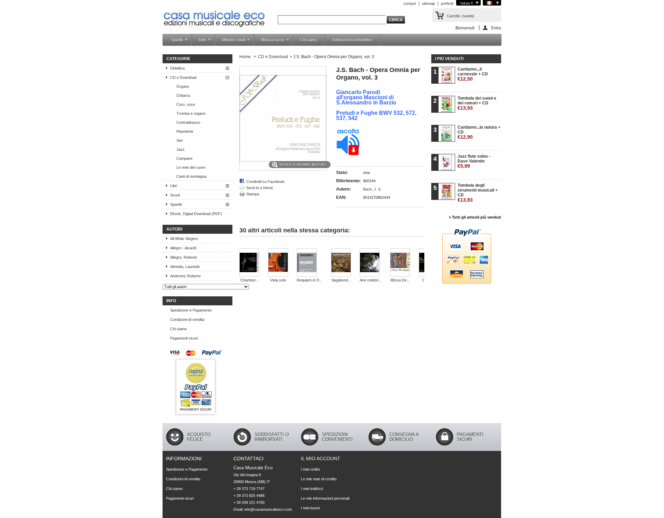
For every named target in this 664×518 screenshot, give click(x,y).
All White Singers (184, 239)
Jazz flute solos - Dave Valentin (474, 161)
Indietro (245, 246)
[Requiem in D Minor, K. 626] (309, 263)
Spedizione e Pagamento (191, 310)
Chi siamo (308, 40)
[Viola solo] (278, 263)
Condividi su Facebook (265, 181)
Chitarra (183, 95)
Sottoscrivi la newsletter (352, 40)
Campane (184, 158)
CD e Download (183, 77)
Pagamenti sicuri (184, 338)
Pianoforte (184, 131)
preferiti (447, 3)
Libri (199, 42)
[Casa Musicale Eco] (214, 14)
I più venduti (449, 58)
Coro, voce (185, 104)
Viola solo (278, 280)
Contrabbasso (188, 122)
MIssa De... (400, 280)
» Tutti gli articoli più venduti (475, 217)
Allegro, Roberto (183, 257)
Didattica (177, 68)
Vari (179, 140)
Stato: (342, 172)
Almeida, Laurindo (185, 267)
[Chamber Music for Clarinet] (249, 263)
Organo (182, 86)
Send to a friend (259, 188)
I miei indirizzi (312, 489)
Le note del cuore (190, 167)
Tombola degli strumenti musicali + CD (478, 193)
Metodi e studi (230, 42)
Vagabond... (341, 280)
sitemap (428, 3)
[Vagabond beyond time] (341, 263)
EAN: (341, 197)
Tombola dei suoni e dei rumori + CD (477, 103)
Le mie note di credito (318, 479)
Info (171, 300)
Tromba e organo (190, 113)
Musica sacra (269, 42)
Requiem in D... (309, 280)
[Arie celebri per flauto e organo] (370, 263)
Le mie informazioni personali (325, 498)
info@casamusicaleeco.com (268, 509)
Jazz (180, 149)
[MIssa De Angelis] (400, 263)
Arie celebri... (370, 280)
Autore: (343, 189)
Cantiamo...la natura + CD (479, 132)
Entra (496, 28)
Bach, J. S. (372, 189)
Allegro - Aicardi (183, 248)
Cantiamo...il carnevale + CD (473, 74)
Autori (174, 229)
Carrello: (454, 16)
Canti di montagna (191, 176)
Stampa (252, 194)
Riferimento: (348, 180)
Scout (175, 195)
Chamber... (249, 280)
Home (245, 56)
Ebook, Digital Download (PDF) (196, 214)
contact (410, 3)
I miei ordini (310, 469)
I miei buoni (310, 508)
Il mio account (320, 458)
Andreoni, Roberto (185, 276)
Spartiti (173, 42)
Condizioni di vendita (187, 319)
